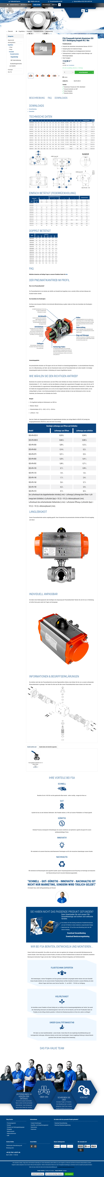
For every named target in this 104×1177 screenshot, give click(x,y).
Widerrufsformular (11, 1133)
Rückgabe (9, 1129)
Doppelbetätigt (14, 57)
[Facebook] (31, 1146)
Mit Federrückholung (15, 60)
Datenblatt (31, 111)
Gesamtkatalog (32, 109)
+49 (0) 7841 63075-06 (86, 1)
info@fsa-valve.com (35, 1)
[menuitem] (7, 5)
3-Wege (10, 49)
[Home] (7, 5)
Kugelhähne (10, 45)
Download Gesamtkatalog (76, 933)
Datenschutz (34, 1127)
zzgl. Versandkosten (70, 65)
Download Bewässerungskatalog (77, 936)
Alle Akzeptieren (69, 1174)
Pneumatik (11, 51)
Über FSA (10, 72)
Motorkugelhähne (11, 42)
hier (67, 274)
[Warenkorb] (86, 10)
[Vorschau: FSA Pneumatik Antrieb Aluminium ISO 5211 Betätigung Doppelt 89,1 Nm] (30, 75)
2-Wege (10, 47)
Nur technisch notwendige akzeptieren (54, 1174)
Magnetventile (11, 40)
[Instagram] (35, 1146)
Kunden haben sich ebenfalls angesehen (48, 747)
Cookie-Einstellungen (36, 1123)
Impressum (33, 1129)
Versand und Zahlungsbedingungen (15, 1127)
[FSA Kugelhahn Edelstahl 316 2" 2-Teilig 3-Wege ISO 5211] (35, 756)
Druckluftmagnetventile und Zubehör (15, 65)
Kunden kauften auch (31, 747)
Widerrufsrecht (10, 1131)
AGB (8, 1135)
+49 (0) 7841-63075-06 (13, 1152)
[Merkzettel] (59, 4)
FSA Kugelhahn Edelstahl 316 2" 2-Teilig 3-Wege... (35, 763)
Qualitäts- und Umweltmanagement (39, 1125)
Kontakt (9, 1125)
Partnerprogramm (11, 1123)
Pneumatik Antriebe (14, 54)
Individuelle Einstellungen (37, 1174)
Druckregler (10, 69)
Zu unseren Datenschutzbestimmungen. (65, 1167)
